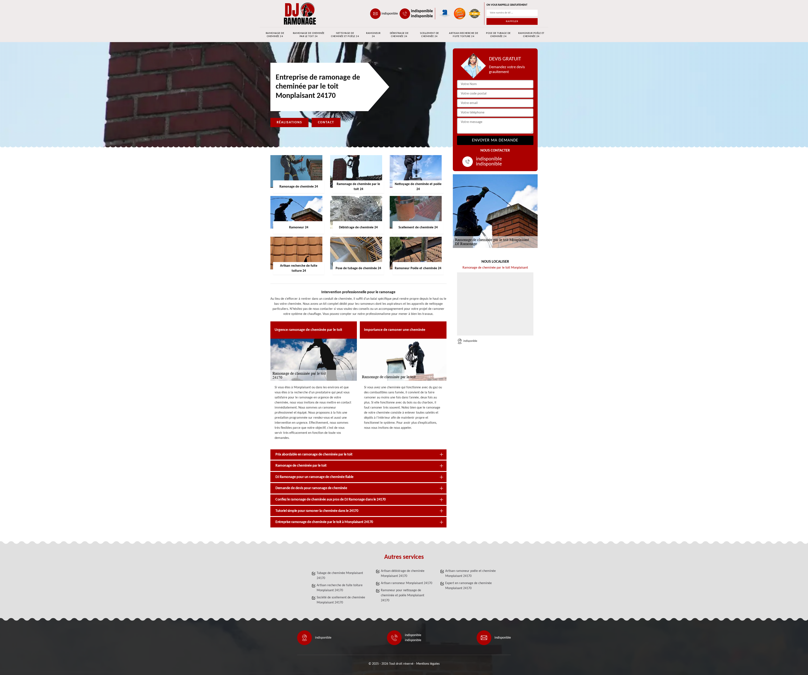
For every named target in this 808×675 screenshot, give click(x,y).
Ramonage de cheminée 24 (275, 35)
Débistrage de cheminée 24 (399, 35)
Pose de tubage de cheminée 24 (498, 35)
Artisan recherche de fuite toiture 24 (463, 35)
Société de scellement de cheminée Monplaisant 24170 (341, 600)
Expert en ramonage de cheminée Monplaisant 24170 (468, 586)
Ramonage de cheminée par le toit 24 (308, 35)
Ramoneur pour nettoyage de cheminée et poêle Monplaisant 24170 (402, 595)
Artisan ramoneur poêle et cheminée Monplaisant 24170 (470, 573)
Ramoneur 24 (373, 35)
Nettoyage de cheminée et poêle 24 (345, 35)
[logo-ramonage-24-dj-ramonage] (289, 13)
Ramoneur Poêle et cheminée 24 (531, 35)
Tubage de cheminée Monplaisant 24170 (340, 575)
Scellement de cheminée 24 (429, 35)
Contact (326, 122)
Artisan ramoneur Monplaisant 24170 (406, 583)
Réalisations (289, 122)
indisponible (389, 13)
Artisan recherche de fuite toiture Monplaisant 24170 (340, 588)
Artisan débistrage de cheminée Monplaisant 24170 (402, 573)
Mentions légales (428, 664)
